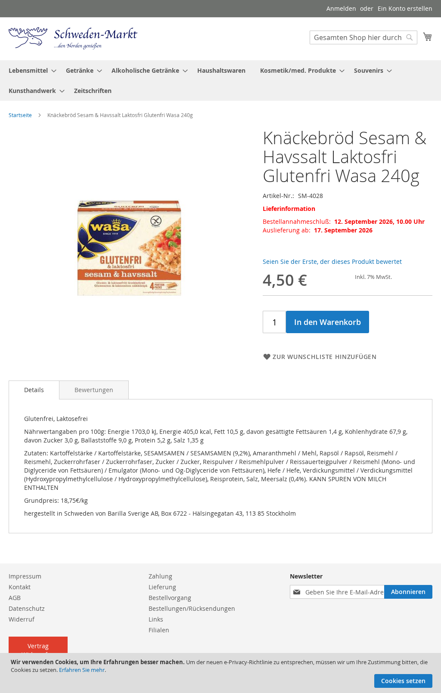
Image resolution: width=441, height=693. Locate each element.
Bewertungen (94, 390)
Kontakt (20, 587)
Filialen (159, 630)
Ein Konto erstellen (405, 8)
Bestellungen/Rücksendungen (192, 608)
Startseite (20, 114)
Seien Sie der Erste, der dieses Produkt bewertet (332, 261)
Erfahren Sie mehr (82, 670)
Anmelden (341, 8)
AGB (15, 598)
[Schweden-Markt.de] (73, 38)
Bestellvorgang (170, 598)
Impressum (25, 576)
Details (34, 390)
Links (156, 619)
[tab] (34, 390)
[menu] (220, 80)
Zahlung (160, 576)
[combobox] (363, 37)
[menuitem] (29, 70)
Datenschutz (27, 608)
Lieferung (162, 587)
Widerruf (21, 619)
